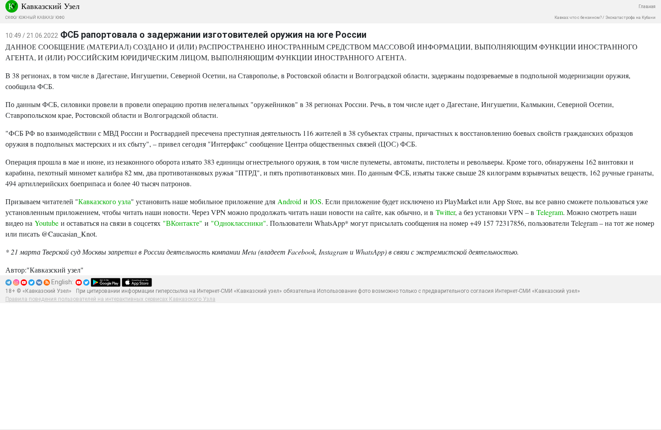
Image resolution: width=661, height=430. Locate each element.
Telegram (549, 212)
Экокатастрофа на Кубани (630, 17)
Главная (647, 6)
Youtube (46, 223)
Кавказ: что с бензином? (578, 17)
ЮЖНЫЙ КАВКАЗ (35, 17)
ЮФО (59, 17)
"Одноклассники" (238, 223)
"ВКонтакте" (182, 223)
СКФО (10, 17)
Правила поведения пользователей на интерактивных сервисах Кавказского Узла (110, 299)
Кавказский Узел (50, 5)
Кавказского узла (104, 201)
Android (289, 201)
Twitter (445, 212)
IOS (316, 201)
